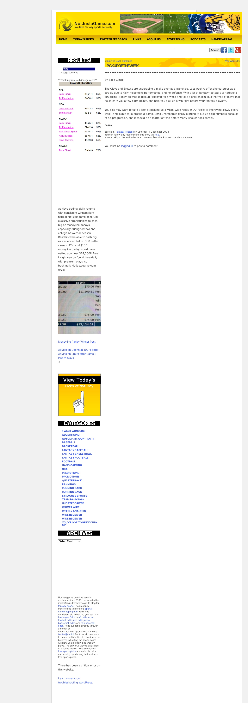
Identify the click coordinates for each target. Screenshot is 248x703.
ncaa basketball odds (74, 621)
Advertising (175, 39)
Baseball (68, 442)
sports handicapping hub (75, 610)
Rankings (69, 484)
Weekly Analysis (74, 511)
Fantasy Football (125, 131)
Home (63, 39)
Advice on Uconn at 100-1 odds (78, 349)
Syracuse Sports (74, 495)
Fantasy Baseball (75, 450)
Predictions (70, 472)
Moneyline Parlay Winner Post (77, 341)
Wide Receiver (72, 514)
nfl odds (82, 617)
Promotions (71, 476)
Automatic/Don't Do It (78, 438)
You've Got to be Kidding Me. (79, 524)
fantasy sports (65, 605)
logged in (127, 145)
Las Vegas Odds (66, 617)
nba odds (78, 620)
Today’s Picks (83, 39)
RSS (157, 134)
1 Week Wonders (73, 430)
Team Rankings (73, 499)
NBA (65, 469)
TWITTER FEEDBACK (113, 39)
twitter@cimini (66, 634)
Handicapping (221, 39)
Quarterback (72, 480)
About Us (154, 39)
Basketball (70, 446)
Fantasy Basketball (77, 453)
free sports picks (67, 651)
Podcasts (198, 39)
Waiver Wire (70, 507)
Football (69, 461)
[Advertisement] (87, 177)
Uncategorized (73, 503)
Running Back (72, 488)
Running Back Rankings (119, 60)
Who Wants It (232, 60)
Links (137, 39)
